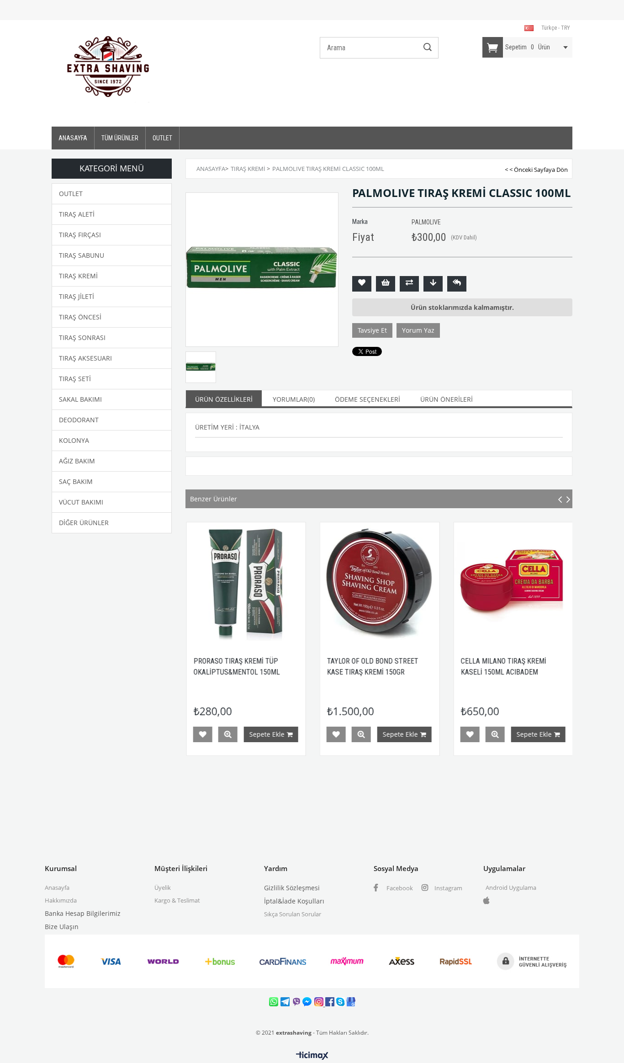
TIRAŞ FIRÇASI (80, 234)
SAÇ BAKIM (76, 481)
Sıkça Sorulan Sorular (292, 914)
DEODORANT (79, 419)
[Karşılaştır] (409, 284)
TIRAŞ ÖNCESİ (80, 317)
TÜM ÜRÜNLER (119, 138)
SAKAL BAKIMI (80, 399)
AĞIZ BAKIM (77, 461)
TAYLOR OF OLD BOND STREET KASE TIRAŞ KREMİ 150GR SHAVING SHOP (317, 672)
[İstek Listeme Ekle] (385, 284)
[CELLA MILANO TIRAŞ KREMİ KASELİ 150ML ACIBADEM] (458, 582)
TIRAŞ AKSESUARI (85, 358)
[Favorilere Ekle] (361, 284)
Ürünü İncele (306, 734)
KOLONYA (74, 440)
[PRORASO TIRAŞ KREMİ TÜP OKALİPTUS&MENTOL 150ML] (190, 582)
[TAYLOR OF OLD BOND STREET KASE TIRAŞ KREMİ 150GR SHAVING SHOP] (324, 582)
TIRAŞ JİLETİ (76, 296)
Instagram (447, 888)
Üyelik (162, 887)
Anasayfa (57, 887)
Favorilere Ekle (281, 734)
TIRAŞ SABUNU (81, 255)
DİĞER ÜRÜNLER (84, 522)
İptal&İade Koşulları (294, 901)
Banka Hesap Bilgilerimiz (83, 913)
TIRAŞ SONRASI (82, 337)
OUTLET (162, 138)
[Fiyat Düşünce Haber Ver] (433, 284)
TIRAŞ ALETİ (77, 214)
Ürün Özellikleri (224, 399)
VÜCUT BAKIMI (81, 502)
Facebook (399, 888)
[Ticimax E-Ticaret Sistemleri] (312, 1056)
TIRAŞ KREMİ (78, 275)
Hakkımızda (61, 900)
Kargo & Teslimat (177, 900)
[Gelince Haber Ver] (456, 284)
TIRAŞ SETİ (75, 378)
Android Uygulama (511, 887)
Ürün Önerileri (446, 399)
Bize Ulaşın (62, 926)
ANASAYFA (72, 138)
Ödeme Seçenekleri (367, 399)
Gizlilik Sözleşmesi (292, 887)
